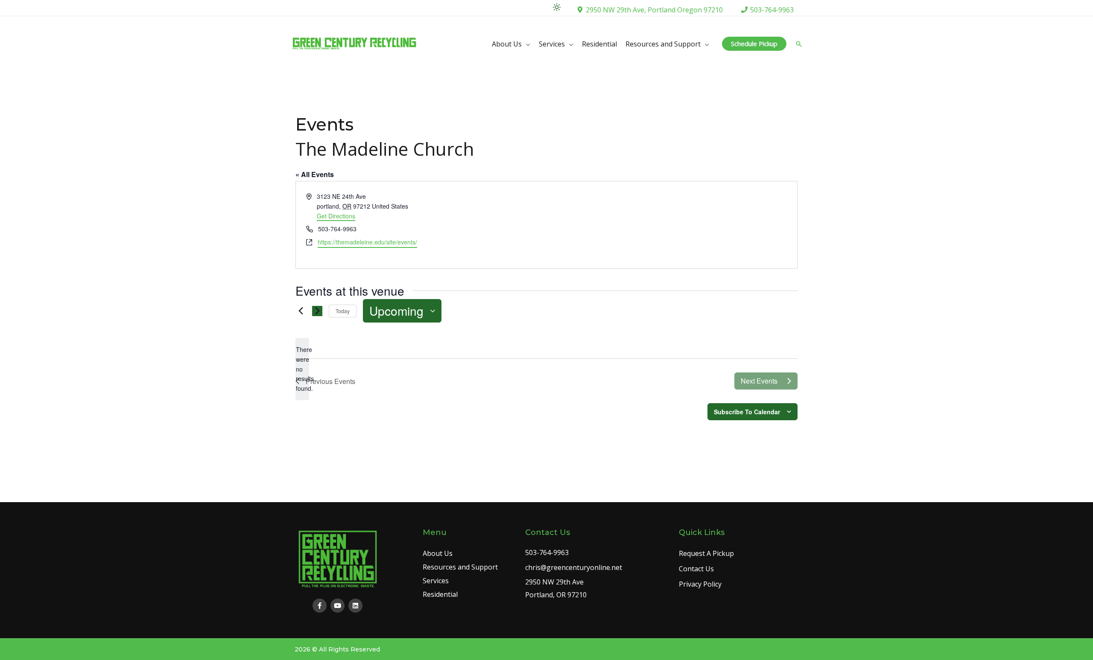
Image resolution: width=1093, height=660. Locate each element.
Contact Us (696, 568)
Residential (599, 44)
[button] (754, 44)
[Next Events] (317, 311)
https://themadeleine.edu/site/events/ (367, 242)
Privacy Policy (700, 584)
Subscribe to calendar (747, 411)
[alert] (302, 369)
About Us (507, 44)
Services (552, 44)
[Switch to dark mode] (556, 7)
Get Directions (336, 216)
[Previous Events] (300, 311)
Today (343, 310)
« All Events (314, 174)
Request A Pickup (706, 553)
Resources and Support (663, 44)
